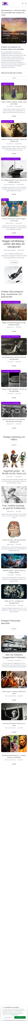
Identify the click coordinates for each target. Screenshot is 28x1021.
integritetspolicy (15, 1014)
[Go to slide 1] (22, 41)
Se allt (14, 78)
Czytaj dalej (14, 262)
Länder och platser (9, 30)
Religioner (5, 199)
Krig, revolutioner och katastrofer (10, 159)
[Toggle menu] (25, 3)
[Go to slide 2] (23, 41)
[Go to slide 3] (24, 41)
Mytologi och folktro (7, 84)
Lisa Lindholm (6, 38)
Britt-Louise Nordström (9, 184)
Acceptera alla (20, 1017)
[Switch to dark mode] (22, 3)
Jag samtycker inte (8, 1017)
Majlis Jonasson (9, 223)
